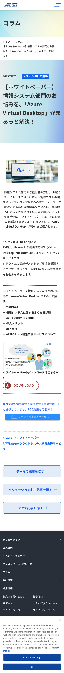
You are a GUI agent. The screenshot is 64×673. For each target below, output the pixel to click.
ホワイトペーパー (12, 610)
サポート (8, 603)
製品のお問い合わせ (14, 596)
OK (31, 666)
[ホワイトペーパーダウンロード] (21, 388)
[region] (32, 644)
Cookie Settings (32, 657)
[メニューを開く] (57, 5)
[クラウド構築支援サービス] (32, 418)
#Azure (7, 438)
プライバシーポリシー (45, 610)
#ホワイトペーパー (27, 438)
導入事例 (8, 547)
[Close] (60, 620)
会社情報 (8, 580)
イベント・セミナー (14, 555)
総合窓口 (38, 596)
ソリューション (11, 539)
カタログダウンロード (45, 603)
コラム (19, 41)
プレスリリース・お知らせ (17, 563)
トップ (6, 41)
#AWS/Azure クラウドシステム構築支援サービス (32, 446)
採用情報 (8, 588)
